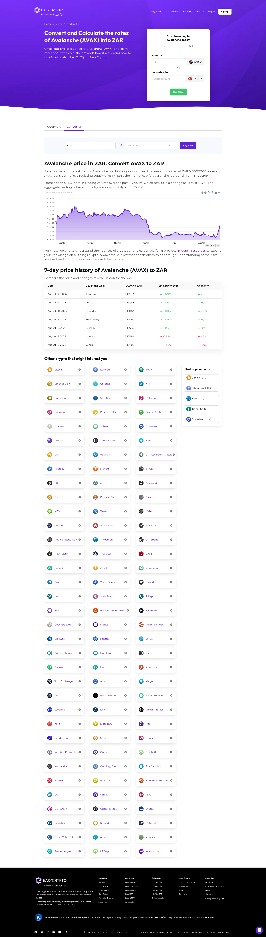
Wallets (182, 890)
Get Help (209, 882)
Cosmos (59, 525)
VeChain (105, 454)
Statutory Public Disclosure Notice (156, 932)
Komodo (105, 823)
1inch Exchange (63, 681)
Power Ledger (62, 851)
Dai (56, 454)
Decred (58, 568)
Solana (104, 426)
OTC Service (104, 890)
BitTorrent (152, 539)
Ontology (105, 653)
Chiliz (149, 553)
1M (207, 245)
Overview (54, 126)
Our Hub (183, 894)
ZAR (196, 61)
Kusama (151, 525)
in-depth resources (191, 250)
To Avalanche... (161, 72)
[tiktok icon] (66, 932)
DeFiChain (60, 808)
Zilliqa (149, 596)
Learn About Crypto (214, 886)
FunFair (150, 738)
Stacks (104, 624)
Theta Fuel (60, 497)
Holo (57, 596)
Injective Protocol (64, 752)
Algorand (151, 483)
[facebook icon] (35, 932)
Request (151, 837)
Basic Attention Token (113, 610)
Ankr (103, 681)
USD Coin (105, 398)
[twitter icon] (42, 932)
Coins (59, 23)
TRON (149, 468)
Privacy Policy (198, 932)
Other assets (158, 898)
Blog (207, 890)
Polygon (59, 440)
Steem (150, 808)
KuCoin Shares (63, 653)
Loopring (59, 709)
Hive (148, 794)
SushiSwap (106, 596)
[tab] (165, 46)
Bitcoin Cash (153, 412)
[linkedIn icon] (53, 932)
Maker (149, 497)
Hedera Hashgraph (65, 539)
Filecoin (59, 468)
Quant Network (155, 624)
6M (212, 245)
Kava (57, 723)
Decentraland (62, 624)
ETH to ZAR (157, 886)
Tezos (103, 511)
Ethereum (106, 369)
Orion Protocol (108, 808)
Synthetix (151, 610)
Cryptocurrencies (187, 882)
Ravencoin (152, 667)
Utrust (104, 794)
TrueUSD (105, 553)
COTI (57, 794)
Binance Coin (62, 383)
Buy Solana (130, 890)
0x (147, 653)
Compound (152, 568)
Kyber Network (154, 695)
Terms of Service (182, 932)
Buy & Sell (156, 11)
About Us (200, 11)
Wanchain (60, 823)
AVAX (196, 78)
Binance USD (108, 412)
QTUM (149, 638)
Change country (213, 899)
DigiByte (59, 638)
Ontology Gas (108, 766)
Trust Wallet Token (65, 837)
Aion (103, 837)
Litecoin (59, 426)
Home (48, 23)
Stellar (149, 440)
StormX (58, 780)
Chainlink (151, 426)
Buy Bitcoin (130, 882)
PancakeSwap (108, 497)
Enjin (57, 610)
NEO (57, 511)
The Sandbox (153, 766)
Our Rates (103, 894)
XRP (148, 383)
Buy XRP (129, 894)
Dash (57, 582)
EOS (57, 483)
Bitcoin (58, 369)
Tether (150, 369)
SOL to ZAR (157, 890)
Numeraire (60, 766)
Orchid (104, 752)
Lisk (102, 709)
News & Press (185, 886)
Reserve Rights (109, 695)
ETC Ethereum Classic (159, 454)
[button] (259, 930)
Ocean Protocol (155, 709)
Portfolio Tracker (106, 898)
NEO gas (105, 851)
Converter (74, 126)
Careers (209, 894)
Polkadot (151, 398)
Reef (148, 723)
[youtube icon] (59, 932)
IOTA (149, 511)
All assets (129, 902)
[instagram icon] (48, 932)
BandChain (61, 738)
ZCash (104, 568)
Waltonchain (153, 851)
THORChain (61, 553)
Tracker (175, 11)
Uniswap (59, 412)
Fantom (105, 638)
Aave (103, 483)
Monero (104, 468)
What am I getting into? (218, 932)
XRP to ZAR (157, 894)
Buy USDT (130, 898)
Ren (56, 695)
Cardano (105, 383)
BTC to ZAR (157, 882)
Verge (149, 681)
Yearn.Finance (108, 582)
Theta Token (107, 440)
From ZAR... (159, 55)
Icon (102, 667)
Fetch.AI (151, 752)
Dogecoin (60, 398)
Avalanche (73, 23)
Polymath (151, 823)
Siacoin (58, 667)
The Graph (106, 539)
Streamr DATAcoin (157, 780)
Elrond (150, 582)
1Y (218, 245)
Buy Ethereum (132, 886)
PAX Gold (105, 780)
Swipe (103, 738)
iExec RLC (106, 723)
